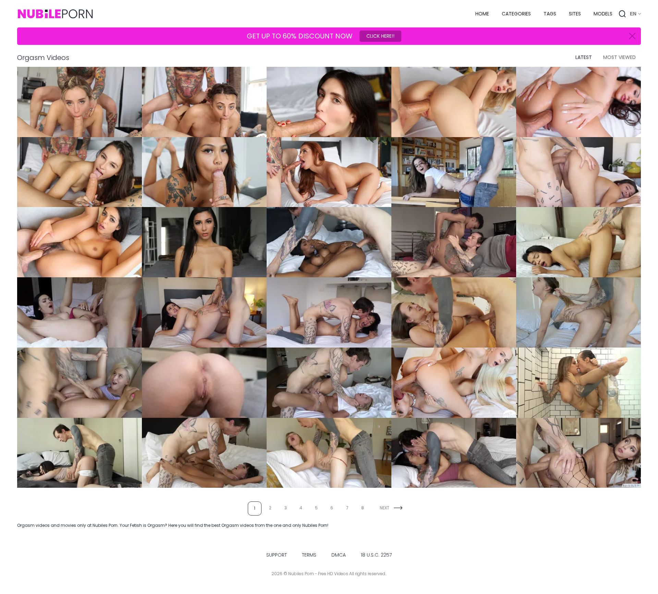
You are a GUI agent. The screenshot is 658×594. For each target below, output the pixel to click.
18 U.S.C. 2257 (376, 554)
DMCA (338, 554)
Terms (309, 554)
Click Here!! (380, 36)
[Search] (622, 14)
